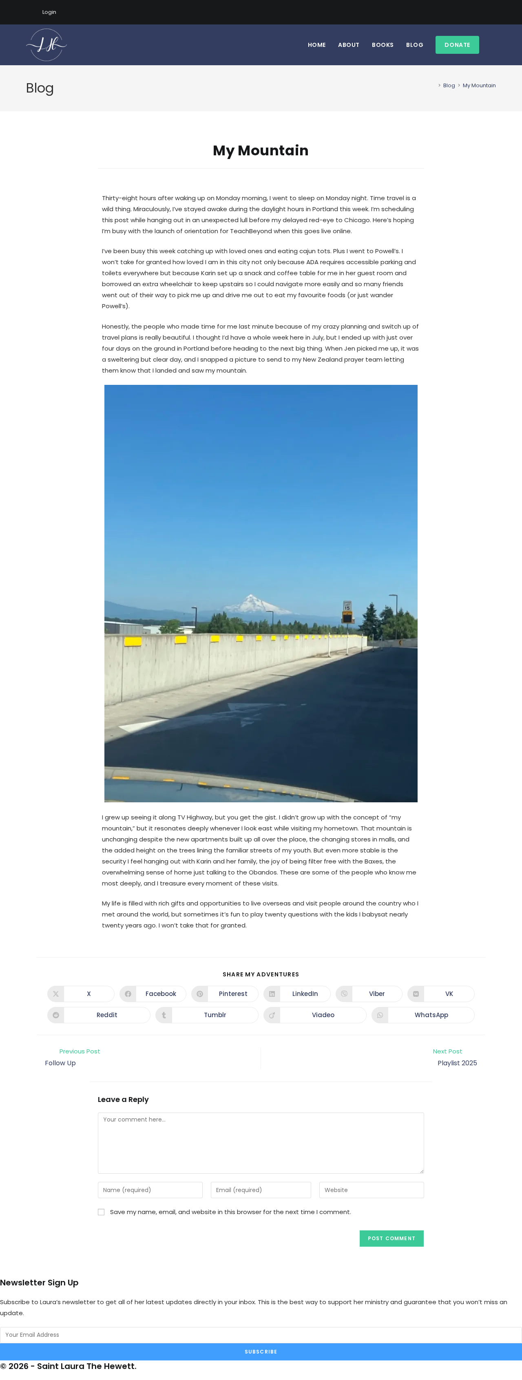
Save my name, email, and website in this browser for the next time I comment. (230, 1212)
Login (49, 12)
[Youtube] (484, 12)
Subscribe (261, 1351)
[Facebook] (465, 12)
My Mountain (479, 85)
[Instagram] (475, 12)
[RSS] (492, 12)
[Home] (433, 85)
